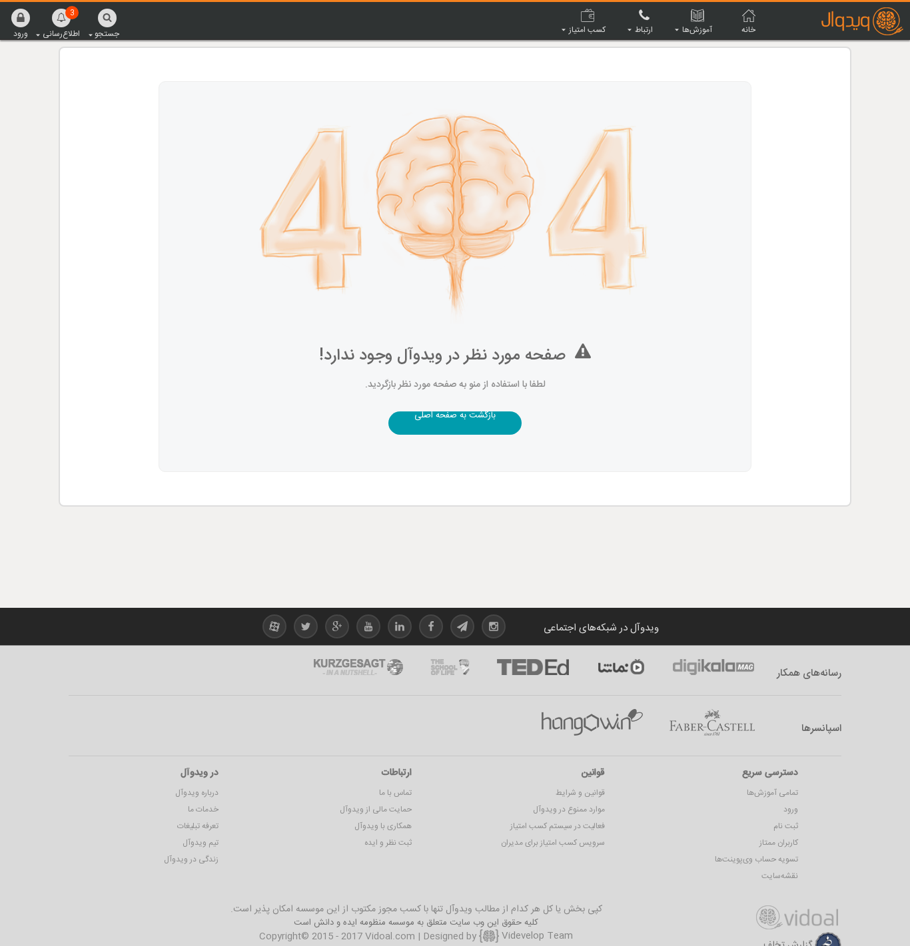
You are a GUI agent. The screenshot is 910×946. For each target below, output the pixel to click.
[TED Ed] (533, 667)
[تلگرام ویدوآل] (462, 628)
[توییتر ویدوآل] (305, 628)
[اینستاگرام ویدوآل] (493, 628)
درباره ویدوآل (197, 793)
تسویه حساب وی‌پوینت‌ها (756, 859)
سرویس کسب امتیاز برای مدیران (553, 842)
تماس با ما (395, 793)
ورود (790, 809)
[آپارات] (621, 667)
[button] (21, 23)
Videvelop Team (536, 936)
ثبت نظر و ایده (388, 842)
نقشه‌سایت (779, 876)
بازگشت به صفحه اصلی (455, 417)
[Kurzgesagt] (358, 667)
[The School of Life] (450, 667)
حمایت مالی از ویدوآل (376, 809)
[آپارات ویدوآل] (274, 628)
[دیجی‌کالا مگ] (713, 667)
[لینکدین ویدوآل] (399, 628)
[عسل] (592, 722)
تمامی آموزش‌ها (772, 793)
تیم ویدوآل (201, 842)
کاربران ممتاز (778, 842)
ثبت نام (785, 826)
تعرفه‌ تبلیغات (198, 826)
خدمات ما (203, 809)
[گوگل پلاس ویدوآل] (337, 628)
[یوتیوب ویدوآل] (368, 628)
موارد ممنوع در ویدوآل (569, 809)
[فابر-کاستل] (712, 722)
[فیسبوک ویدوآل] (431, 628)
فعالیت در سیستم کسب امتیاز (557, 826)
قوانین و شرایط (580, 793)
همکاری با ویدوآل (383, 826)
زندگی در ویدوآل (191, 859)
